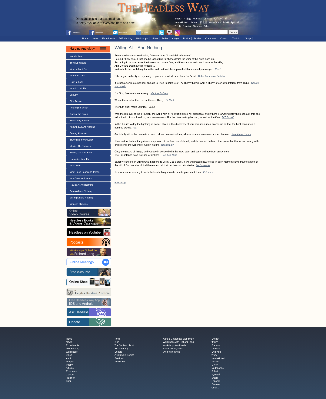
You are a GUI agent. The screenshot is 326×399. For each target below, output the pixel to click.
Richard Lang (121, 348)
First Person (76, 101)
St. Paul (170, 100)
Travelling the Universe (82, 139)
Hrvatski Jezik (182, 22)
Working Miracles (79, 204)
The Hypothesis (78, 63)
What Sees (75, 165)
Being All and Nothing (81, 191)
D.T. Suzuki (228, 117)
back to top (120, 182)
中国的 (187, 18)
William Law (167, 145)
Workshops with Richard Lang (178, 342)
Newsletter (120, 361)
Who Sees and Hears (81, 178)
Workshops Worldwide (174, 345)
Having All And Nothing (81, 185)
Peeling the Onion (79, 107)
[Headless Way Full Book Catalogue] (88, 222)
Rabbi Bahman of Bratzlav (211, 76)
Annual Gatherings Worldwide (178, 339)
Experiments (108, 38)
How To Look (76, 82)
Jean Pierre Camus (241, 134)
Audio (165, 38)
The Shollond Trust (124, 345)
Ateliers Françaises (173, 348)
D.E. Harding (125, 38)
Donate (118, 352)
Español (187, 26)
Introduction (76, 56)
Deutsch (208, 18)
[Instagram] (177, 32)
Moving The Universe (81, 146)
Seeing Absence (78, 133)
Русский (235, 22)
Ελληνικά (218, 18)
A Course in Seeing (124, 355)
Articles (197, 38)
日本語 (203, 22)
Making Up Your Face (81, 152)
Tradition (236, 38)
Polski (226, 22)
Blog (117, 342)
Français (197, 18)
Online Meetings (171, 352)
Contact (224, 38)
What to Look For (78, 69)
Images (175, 38)
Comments (210, 38)
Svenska (197, 26)
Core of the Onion (79, 114)
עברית (228, 18)
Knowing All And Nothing (82, 127)
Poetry (186, 38)
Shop (248, 38)
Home (85, 38)
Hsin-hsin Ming (169, 155)
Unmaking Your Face (80, 159)
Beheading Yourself (80, 120)
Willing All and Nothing (81, 197)
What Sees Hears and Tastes (84, 172)
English (178, 18)
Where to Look (77, 75)
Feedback (120, 358)
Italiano (194, 22)
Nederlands (215, 22)
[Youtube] (169, 32)
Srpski (178, 26)
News (95, 38)
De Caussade (203, 165)
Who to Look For (78, 88)
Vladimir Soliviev (159, 93)
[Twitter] (161, 32)
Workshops (142, 38)
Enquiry (74, 95)
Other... (207, 26)
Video (155, 38)
